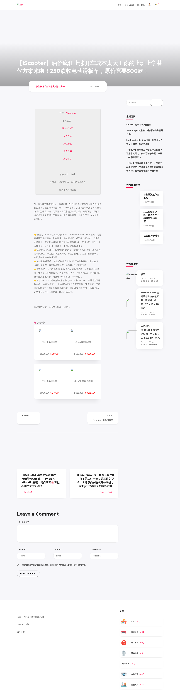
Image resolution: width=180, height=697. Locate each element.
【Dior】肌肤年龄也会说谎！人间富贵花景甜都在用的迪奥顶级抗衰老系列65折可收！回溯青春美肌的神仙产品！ (144, 167)
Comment (24, 521)
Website (96, 549)
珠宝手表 (67, 159)
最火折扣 (141, 5)
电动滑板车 (108, 420)
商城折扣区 (67, 128)
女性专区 (67, 136)
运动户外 (60, 86)
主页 (119, 5)
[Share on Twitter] (28, 420)
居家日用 (67, 151)
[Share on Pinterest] (34, 420)
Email (58, 549)
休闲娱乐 (40, 86)
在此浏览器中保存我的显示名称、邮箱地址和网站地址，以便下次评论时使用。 (54, 565)
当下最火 (50, 86)
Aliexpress (71, 113)
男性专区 (67, 144)
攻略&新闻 (129, 5)
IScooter (97, 420)
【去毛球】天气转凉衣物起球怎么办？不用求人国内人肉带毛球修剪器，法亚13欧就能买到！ (144, 153)
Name (22, 549)
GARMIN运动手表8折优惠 (138, 124)
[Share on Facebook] (23, 420)
